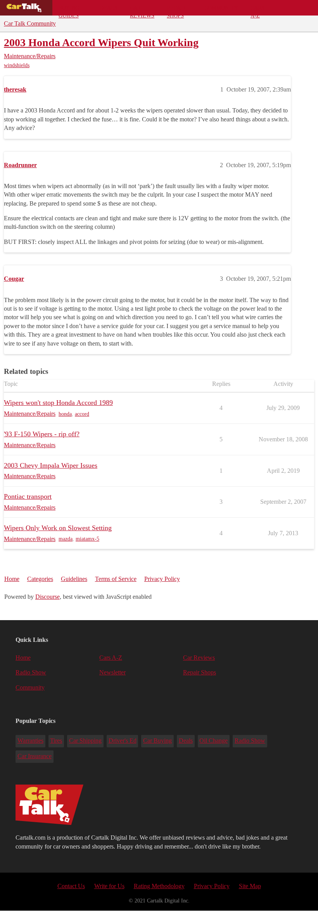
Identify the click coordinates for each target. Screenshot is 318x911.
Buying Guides (69, 10)
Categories (40, 579)
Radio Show (31, 672)
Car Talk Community (30, 23)
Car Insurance (34, 756)
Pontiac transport (28, 496)
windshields (16, 65)
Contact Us (71, 886)
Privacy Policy (162, 579)
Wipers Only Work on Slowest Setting (58, 528)
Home (11, 579)
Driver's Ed (123, 740)
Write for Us (109, 886)
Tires (56, 740)
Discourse (47, 596)
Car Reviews (142, 10)
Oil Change (213, 740)
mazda (66, 539)
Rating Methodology (159, 886)
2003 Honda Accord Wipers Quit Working (101, 42)
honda (65, 414)
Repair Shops (176, 10)
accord (82, 414)
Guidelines (74, 579)
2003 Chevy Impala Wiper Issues (50, 465)
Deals (109, 8)
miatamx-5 (87, 539)
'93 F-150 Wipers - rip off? (42, 434)
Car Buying (157, 740)
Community (221, 8)
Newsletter (112, 672)
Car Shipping (85, 740)
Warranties (30, 740)
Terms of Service (116, 579)
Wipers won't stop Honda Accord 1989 (58, 402)
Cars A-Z (257, 10)
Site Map (250, 886)
